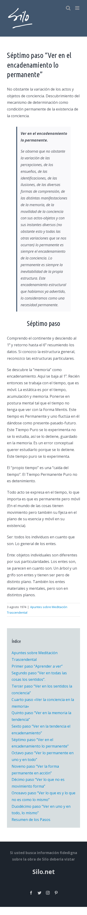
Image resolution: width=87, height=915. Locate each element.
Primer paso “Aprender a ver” (37, 666)
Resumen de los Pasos (31, 819)
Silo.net (43, 872)
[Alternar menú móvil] (77, 8)
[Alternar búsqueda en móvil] (68, 8)
